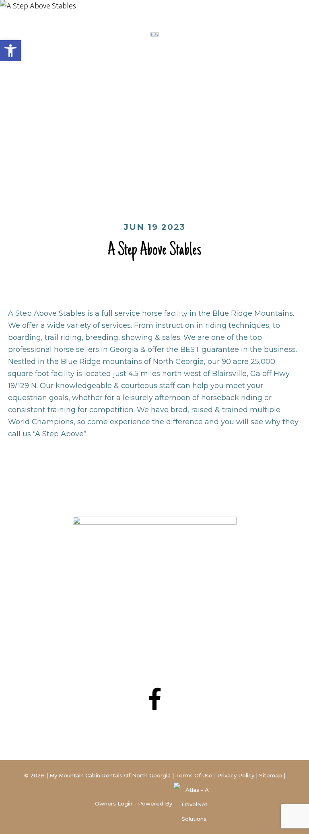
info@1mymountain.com (154, 650)
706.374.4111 (167, 640)
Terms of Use (193, 775)
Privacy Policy (235, 775)
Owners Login (113, 803)
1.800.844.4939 (175, 629)
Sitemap (270, 775)
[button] (10, 50)
